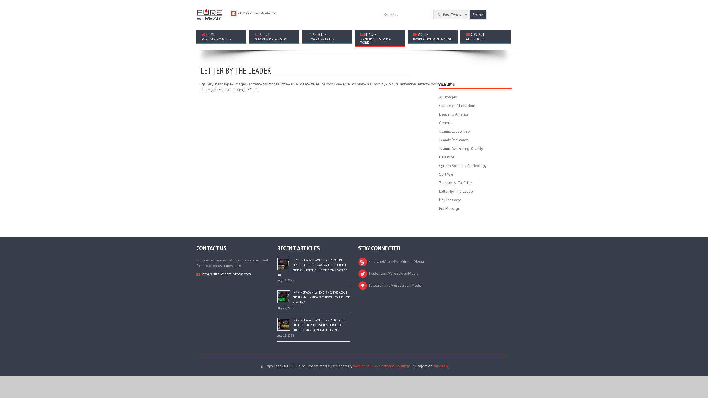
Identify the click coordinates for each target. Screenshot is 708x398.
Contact (476, 36)
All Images (448, 97)
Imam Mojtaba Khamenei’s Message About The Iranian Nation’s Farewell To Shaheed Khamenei (321, 297)
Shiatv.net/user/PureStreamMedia (395, 261)
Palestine (446, 157)
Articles (321, 36)
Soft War (446, 174)
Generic (445, 122)
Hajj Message (450, 199)
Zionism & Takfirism (456, 182)
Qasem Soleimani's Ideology (463, 165)
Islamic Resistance (454, 139)
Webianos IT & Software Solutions (382, 365)
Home (216, 36)
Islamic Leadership (454, 131)
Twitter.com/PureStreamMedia (392, 273)
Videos (432, 36)
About (271, 36)
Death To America (453, 114)
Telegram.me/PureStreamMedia (394, 285)
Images (375, 38)
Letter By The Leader (456, 191)
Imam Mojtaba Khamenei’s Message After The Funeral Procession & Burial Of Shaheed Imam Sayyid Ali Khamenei (320, 325)
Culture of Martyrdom (457, 105)
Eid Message (449, 208)
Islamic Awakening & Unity (461, 148)
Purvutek (440, 365)
